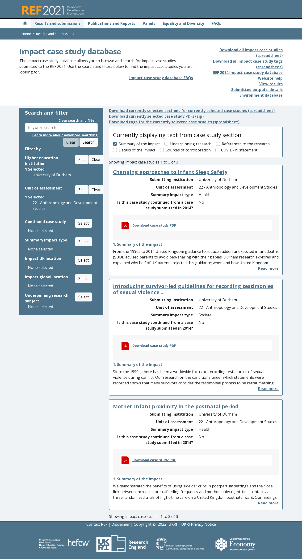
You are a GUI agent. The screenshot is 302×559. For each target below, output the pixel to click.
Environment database (261, 95)
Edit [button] (81, 159)
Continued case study (45, 221)
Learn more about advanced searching (65, 135)
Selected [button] (35, 169)
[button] (268, 268)
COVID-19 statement (239, 150)
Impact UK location (43, 258)
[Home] (25, 23)
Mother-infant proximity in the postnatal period (176, 406)
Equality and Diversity (183, 23)
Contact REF (96, 524)
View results (271, 83)
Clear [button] (96, 159)
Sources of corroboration (188, 150)
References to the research (246, 143)
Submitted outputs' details (257, 89)
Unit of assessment (43, 188)
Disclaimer (120, 524)
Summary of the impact (139, 143)
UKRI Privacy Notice (198, 524)
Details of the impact (137, 150)
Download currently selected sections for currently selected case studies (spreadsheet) (192, 110)
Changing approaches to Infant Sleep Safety (170, 171)
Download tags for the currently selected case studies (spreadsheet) (174, 122)
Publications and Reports (111, 23)
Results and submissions (57, 23)
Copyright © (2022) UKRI (155, 524)
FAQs (216, 23)
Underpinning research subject (46, 298)
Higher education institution (41, 160)
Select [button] (83, 223)
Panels (149, 23)
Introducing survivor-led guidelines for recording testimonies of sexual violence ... (193, 289)
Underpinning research (190, 143)
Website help (270, 78)
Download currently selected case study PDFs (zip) (156, 116)
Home (26, 33)
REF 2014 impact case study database (248, 72)
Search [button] (89, 142)
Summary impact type (46, 240)
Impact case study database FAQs (161, 77)
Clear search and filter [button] (77, 120)
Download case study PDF (154, 225)
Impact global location (46, 277)
